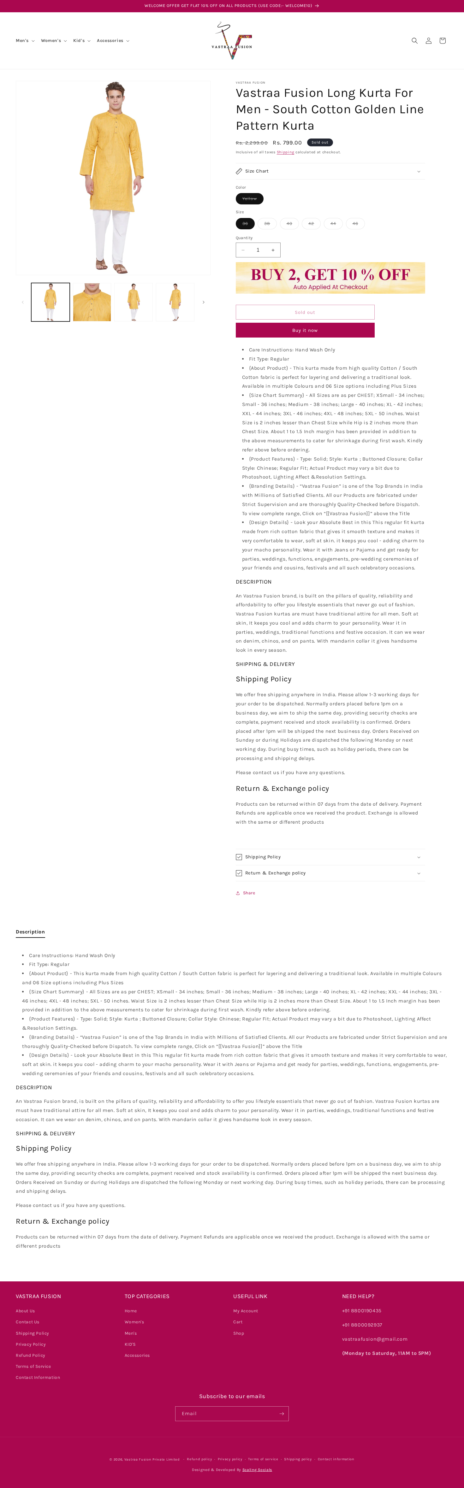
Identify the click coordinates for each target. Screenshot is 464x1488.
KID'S (130, 1344)
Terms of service (263, 1459)
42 (314, 225)
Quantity (244, 237)
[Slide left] (23, 302)
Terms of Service (33, 1366)
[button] (24, 40)
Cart (237, 1322)
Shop (238, 1333)
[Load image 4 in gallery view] (175, 302)
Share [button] (249, 893)
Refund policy (199, 1459)
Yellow (253, 200)
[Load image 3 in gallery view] (133, 302)
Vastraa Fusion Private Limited (152, 1459)
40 (293, 225)
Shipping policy (298, 1459)
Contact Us (27, 1322)
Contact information (336, 1459)
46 (359, 225)
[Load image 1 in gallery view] (50, 302)
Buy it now (305, 330)
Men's (131, 1333)
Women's (134, 1322)
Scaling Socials (257, 1469)
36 (248, 225)
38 (270, 225)
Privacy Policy (31, 1344)
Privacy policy (230, 1459)
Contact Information (38, 1377)
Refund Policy (30, 1355)
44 (336, 225)
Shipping (285, 152)
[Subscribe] (282, 1413)
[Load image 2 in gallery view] (92, 302)
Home (131, 1311)
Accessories (137, 1355)
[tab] (30, 933)
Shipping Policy (32, 1333)
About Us (25, 1311)
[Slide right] (204, 302)
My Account (245, 1311)
